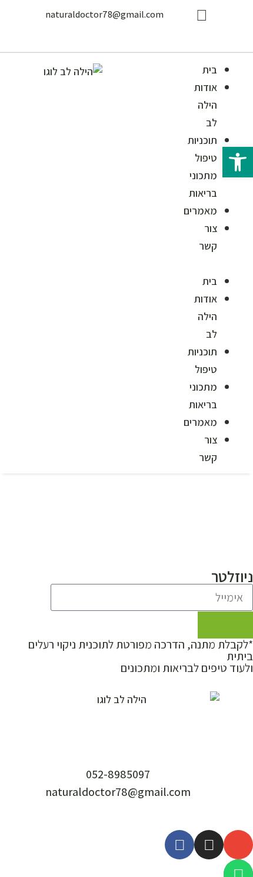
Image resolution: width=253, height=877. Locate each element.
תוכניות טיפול (202, 148)
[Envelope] (238, 844)
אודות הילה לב (205, 104)
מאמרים (200, 210)
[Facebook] (179, 844)
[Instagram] (209, 844)
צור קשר (208, 237)
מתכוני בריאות (203, 184)
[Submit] (225, 625)
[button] (223, 263)
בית (209, 69)
